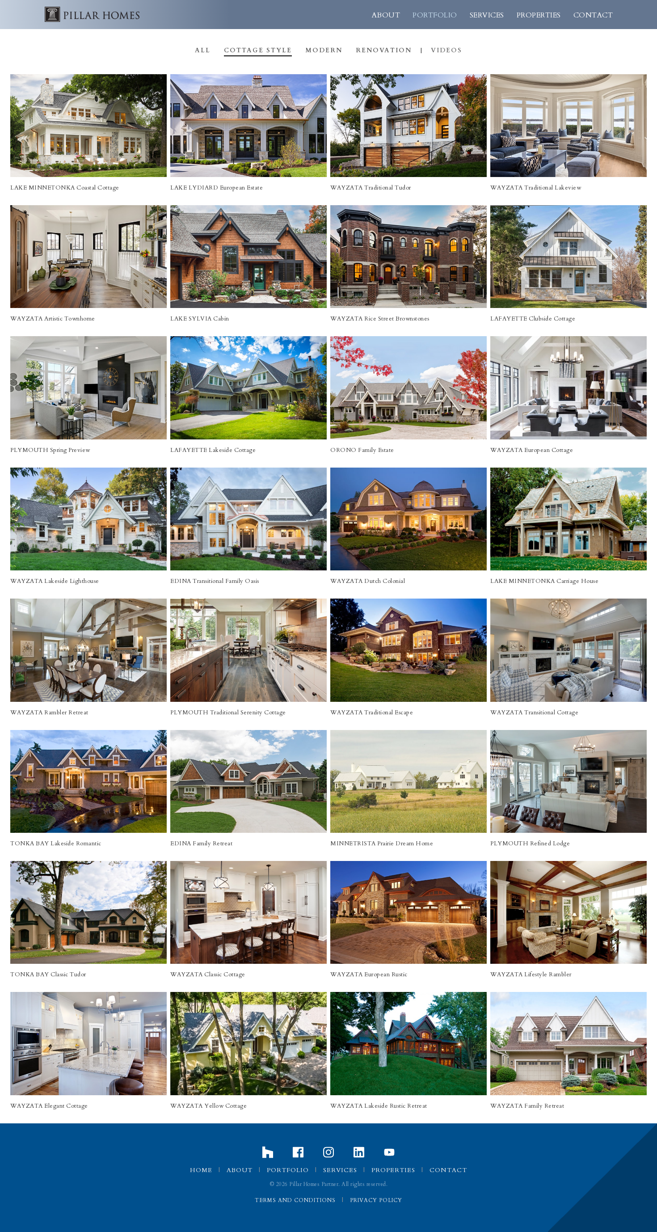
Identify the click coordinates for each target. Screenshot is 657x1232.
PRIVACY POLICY (376, 1200)
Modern (323, 50)
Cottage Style (258, 50)
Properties (539, 15)
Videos (446, 50)
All (203, 50)
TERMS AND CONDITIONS (295, 1200)
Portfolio (435, 15)
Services (487, 15)
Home (201, 1170)
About (386, 15)
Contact (593, 15)
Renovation (384, 50)
